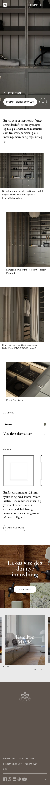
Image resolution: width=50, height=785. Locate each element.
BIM (5, 769)
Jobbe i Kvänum (26, 759)
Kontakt (34, 5)
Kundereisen (25, 589)
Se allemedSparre (14, 528)
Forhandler (31, 764)
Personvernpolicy (12, 764)
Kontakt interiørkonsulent (20, 102)
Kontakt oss (9, 759)
